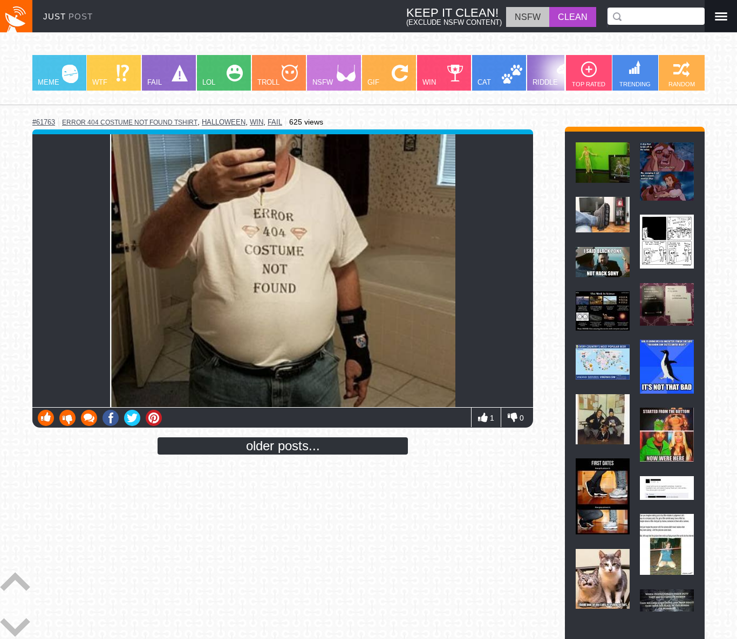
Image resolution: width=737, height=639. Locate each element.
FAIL (154, 82)
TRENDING (635, 84)
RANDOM (681, 84)
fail (275, 122)
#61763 (43, 122)
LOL (208, 82)
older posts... (283, 445)
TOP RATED (588, 84)
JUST (68, 16)
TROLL (268, 82)
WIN (429, 82)
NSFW (322, 82)
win (256, 122)
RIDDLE (545, 82)
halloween (223, 122)
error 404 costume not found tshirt (129, 122)
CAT (484, 82)
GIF (373, 82)
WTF (99, 82)
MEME (48, 82)
